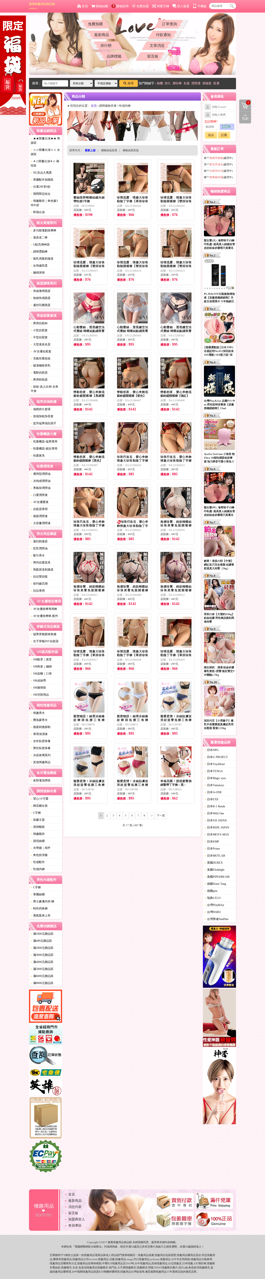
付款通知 (163, 35)
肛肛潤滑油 (39, 548)
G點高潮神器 (40, 244)
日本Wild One (214, 813)
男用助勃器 (39, 379)
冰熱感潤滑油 (41, 480)
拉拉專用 (38, 590)
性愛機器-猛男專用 (44, 441)
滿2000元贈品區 (42, 947)
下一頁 (161, 815)
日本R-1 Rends (215, 806)
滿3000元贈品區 (42, 954)
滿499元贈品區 (41, 940)
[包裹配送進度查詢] (45, 1007)
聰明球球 (38, 272)
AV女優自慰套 (41, 351)
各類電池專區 (41, 780)
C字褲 (36, 812)
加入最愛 (183, 6)
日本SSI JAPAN (216, 820)
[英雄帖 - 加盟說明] (45, 1087)
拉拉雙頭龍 (39, 576)
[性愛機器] (219, 1018)
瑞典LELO (212, 897)
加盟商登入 (76, 1219)
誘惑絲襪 (38, 841)
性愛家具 (38, 455)
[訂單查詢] (45, 1056)
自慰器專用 (39, 509)
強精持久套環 (41, 409)
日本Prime (212, 848)
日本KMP (212, 841)
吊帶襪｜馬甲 (41, 848)
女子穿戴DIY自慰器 (45, 641)
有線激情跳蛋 (41, 291)
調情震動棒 (39, 251)
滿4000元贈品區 (42, 961)
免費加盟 (142, 6)
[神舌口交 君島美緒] (219, 1086)
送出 (211, 135)
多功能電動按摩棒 (43, 230)
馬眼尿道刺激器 (42, 569)
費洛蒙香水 (39, 720)
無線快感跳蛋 (41, 298)
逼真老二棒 (39, 237)
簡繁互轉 (163, 6)
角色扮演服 (39, 855)
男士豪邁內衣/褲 (42, 901)
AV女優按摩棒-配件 (44, 616)
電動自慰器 (39, 372)
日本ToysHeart (215, 764)
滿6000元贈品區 (42, 976)
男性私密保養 (41, 748)
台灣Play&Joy (214, 905)
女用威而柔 (39, 265)
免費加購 (95, 24)
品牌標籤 (114, 56)
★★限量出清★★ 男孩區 (45, 140)
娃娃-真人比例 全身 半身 (44, 389)
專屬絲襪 (38, 894)
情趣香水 (38, 712)
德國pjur (211, 890)
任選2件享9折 (41, 186)
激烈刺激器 (39, 541)
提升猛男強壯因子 (43, 423)
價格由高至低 (131, 150)
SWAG (158, 1267)
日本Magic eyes (215, 778)
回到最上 (245, 117)
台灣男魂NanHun (216, 919)
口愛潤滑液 (39, 495)
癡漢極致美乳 (41, 365)
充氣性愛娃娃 (41, 358)
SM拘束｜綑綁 (41, 666)
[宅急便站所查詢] (45, 1072)
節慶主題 (38, 819)
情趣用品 (143, 1255)
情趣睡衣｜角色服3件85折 (44, 203)
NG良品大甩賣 (41, 172)
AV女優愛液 (39, 502)
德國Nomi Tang (215, 883)
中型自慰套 (39, 337)
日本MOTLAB (215, 855)
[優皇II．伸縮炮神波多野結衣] (219, 957)
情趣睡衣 (38, 833)
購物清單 (244, 102)
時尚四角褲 (39, 908)
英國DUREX (214, 862)
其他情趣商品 (41, 762)
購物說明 (122, 6)
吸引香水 (38, 555)
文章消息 (157, 46)
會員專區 (75, 1225)
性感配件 (38, 862)
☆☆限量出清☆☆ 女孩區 (45, 152)
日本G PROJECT (216, 757)
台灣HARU (213, 912)
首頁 (85, 6)
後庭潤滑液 (39, 516)
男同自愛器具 (41, 562)
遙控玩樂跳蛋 (41, 305)
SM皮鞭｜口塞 (41, 673)
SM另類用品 (40, 694)
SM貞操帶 (38, 680)
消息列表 (75, 1207)
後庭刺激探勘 (41, 727)
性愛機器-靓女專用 (44, 448)
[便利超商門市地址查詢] (45, 1035)
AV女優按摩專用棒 (44, 608)
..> (151, 815)
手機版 (202, 6)
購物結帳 (102, 6)
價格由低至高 (109, 150)
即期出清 (38, 212)
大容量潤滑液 (41, 523)
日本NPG (212, 750)
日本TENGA (214, 771)
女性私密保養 (41, 741)
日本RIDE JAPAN (217, 827)
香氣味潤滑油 (41, 488)
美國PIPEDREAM (217, 876)
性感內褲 (38, 869)
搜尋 (131, 83)
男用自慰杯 (39, 323)
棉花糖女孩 (39, 805)
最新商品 (101, 35)
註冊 (224, 135)
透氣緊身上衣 (41, 915)
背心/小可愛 (39, 798)
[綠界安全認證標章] (45, 1157)
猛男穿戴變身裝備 (43, 634)
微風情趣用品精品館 (42, 6)
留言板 (152, 56)
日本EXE (212, 799)
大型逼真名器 (41, 344)
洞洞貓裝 (38, 826)
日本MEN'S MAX (217, 834)
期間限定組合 (41, 193)
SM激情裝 (38, 687)
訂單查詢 (169, 24)
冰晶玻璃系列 (41, 755)
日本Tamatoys (214, 785)
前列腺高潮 (39, 583)
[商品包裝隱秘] (45, 1118)
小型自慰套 (39, 330)
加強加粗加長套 (42, 416)
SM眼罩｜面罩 (41, 659)
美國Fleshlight (214, 869)
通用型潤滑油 (41, 473)
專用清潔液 (39, 734)
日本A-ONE (213, 792)
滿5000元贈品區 (42, 969)
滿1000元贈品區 (42, 933)
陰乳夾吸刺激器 (42, 258)
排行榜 (106, 46)
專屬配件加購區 (42, 179)
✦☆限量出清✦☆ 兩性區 (45, 163)
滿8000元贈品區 (42, 983)
